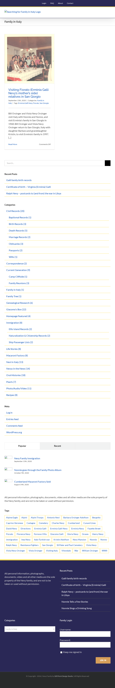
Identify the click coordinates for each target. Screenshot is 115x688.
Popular (22, 446)
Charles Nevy (58, 523)
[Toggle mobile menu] (109, 12)
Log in (9, 412)
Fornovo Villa (40, 534)
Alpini (24, 517)
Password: (65, 640)
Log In (103, 660)
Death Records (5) (18, 230)
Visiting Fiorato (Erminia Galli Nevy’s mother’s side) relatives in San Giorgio (28, 93)
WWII (104, 550)
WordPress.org (14, 432)
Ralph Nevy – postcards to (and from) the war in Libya (33, 193)
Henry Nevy (97, 534)
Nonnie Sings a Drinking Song (77, 608)
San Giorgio (44, 103)
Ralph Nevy (11, 545)
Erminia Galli (40, 528)
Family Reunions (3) (19, 283)
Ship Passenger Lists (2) (21, 342)
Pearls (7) (11, 381)
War (76, 550)
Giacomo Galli (56, 534)
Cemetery (43, 523)
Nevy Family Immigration (27, 458)
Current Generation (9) (18, 270)
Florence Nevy (23, 534)
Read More (12, 144)
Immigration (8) (14, 322)
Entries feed (12, 419)
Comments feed (14, 425)
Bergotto (96, 517)
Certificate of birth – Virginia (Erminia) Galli (28, 186)
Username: (65, 629)
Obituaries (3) (16, 243)
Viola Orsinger (35, 550)
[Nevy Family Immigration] (8, 457)
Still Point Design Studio (64, 676)
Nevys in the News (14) (18, 368)
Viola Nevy (91, 545)
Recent (57, 446)
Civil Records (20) (15, 211)
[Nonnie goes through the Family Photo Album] (8, 469)
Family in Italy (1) (15, 289)
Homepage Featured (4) (18, 316)
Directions (26, 528)
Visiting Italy (52, 550)
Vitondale (66, 550)
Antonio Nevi (53, 517)
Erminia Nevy (77, 528)
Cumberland (74, 523)
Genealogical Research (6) (19, 302)
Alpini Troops (37, 517)
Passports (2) (15, 250)
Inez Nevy (25, 539)
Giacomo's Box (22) (16, 309)
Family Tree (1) (13, 296)
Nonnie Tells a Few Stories (75, 601)
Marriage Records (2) (19, 237)
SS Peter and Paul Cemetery (70, 545)
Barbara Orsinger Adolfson (75, 517)
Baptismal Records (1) (20, 217)
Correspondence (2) (16, 263)
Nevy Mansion (79, 539)
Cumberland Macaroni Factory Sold (32, 481)
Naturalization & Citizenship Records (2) (29, 335)
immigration (12, 539)
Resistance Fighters (29, 545)
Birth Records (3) (17, 223)
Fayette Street (94, 528)
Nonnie (93, 539)
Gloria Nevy (72, 534)
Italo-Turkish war (42, 539)
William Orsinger (90, 550)
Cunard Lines (89, 523)
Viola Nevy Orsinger (15, 550)
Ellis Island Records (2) (20, 329)
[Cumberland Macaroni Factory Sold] (8, 480)
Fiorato (36, 103)
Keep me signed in (72, 652)
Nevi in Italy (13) (14, 362)
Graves (85, 534)
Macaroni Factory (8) (17, 355)
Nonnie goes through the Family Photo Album (37, 470)
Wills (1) (13, 256)
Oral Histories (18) (15, 375)
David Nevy (11, 528)
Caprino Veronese (14, 523)
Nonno (103, 539)
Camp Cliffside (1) (18, 276)
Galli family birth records (19, 180)
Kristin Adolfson (61, 539)
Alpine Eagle (12, 517)
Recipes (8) (12, 395)
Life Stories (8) (13, 348)
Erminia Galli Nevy (25, 103)
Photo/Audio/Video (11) (18, 388)
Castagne (31, 523)
